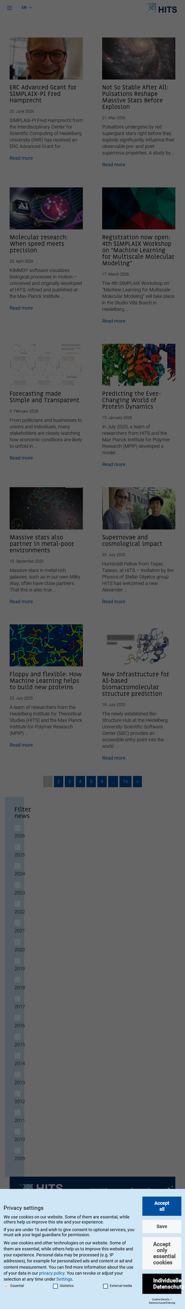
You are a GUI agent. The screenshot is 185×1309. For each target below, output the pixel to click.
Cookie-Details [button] (161, 1299)
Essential (17, 1286)
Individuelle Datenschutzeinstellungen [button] (167, 1283)
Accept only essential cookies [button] (164, 1253)
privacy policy (52, 1273)
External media (121, 1286)
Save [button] (162, 1226)
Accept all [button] (161, 1206)
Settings (64, 1279)
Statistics (67, 1286)
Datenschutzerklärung (162, 1302)
